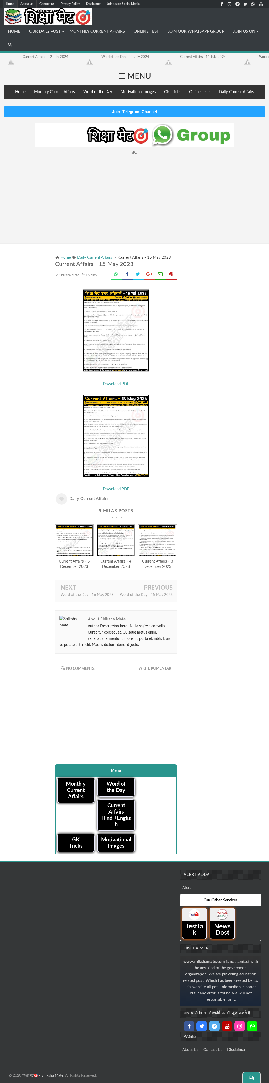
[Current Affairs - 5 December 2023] (74, 555)
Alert (186, 888)
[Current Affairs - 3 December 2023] (157, 555)
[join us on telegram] (237, 4)
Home (10, 4)
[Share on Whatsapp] (116, 275)
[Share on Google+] (149, 275)
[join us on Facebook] (222, 4)
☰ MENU (134, 76)
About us (26, 4)
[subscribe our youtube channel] (261, 4)
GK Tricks (172, 92)
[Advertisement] (134, 197)
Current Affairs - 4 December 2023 (115, 564)
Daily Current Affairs (236, 92)
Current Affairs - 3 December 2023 (157, 564)
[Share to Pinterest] (171, 275)
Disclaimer (93, 4)
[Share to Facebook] (127, 275)
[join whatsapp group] (253, 4)
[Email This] (160, 275)
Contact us (46, 4)
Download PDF (116, 384)
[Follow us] (245, 4)
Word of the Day (97, 92)
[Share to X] (138, 275)
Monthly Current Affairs (54, 92)
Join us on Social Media (123, 4)
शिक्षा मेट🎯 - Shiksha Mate (42, 1075)
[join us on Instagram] (230, 4)
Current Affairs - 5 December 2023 (74, 564)
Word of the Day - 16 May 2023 (87, 595)
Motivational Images (138, 92)
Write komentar (154, 668)
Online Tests (200, 92)
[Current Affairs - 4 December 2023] (116, 555)
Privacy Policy (70, 4)
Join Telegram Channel (134, 111)
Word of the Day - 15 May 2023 (146, 595)
